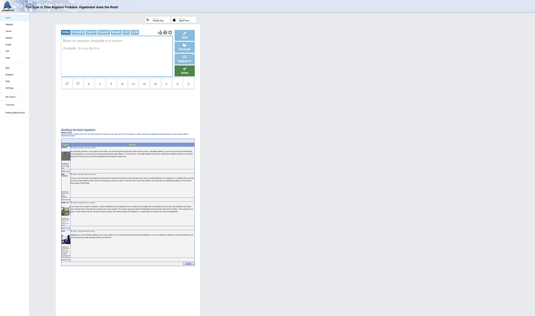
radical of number (67, 134)
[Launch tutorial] (159, 32)
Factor (9, 31)
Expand (9, 38)
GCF (7, 51)
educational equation (68, 136)
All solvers (10, 97)
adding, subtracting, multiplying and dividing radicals (154, 134)
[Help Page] (165, 32)
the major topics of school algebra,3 (123, 134)
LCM (7, 58)
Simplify (9, 24)
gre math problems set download (99, 134)
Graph (8, 44)
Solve (8, 18)
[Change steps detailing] (170, 32)
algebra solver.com (80, 134)
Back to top (65, 171)
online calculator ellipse (180, 134)
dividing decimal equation (78, 129)
